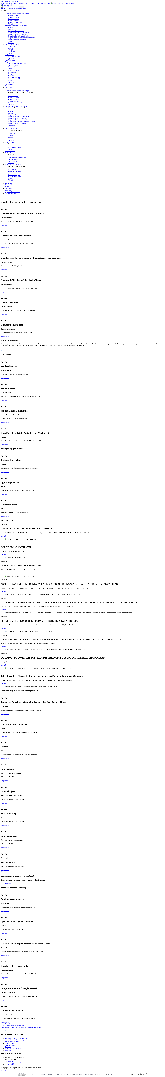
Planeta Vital (13, 1027)
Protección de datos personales (10, 1071)
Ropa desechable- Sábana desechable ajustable (22, 38)
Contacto (16, 1024)
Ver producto (5, 225)
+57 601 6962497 (10, 1061)
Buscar (21, 7)
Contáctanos (8, 87)
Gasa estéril (11, 75)
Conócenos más (5, 349)
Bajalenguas (12, 72)
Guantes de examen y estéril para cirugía (17, 13)
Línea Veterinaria (10, 60)
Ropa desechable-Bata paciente (17, 39)
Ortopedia (8, 62)
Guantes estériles (13, 20)
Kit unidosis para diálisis (15, 56)
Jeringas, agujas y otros (12, 44)
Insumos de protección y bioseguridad (16, 26)
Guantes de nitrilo (13, 17)
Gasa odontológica (14, 77)
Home (6, 1024)
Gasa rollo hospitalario (15, 79)
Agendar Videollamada (43, 3)
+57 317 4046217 (10, 1064)
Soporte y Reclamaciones (28, 3)
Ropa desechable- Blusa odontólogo (19, 36)
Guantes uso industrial (15, 22)
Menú (2, 1024)
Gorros (10, 27)
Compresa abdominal (14, 74)
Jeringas (10, 50)
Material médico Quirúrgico (13, 70)
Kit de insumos (9, 55)
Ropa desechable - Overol (16, 31)
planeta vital (8, 185)
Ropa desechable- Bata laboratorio (18, 32)
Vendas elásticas (13, 67)
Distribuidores (9, 84)
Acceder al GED (36, 1027)
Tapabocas (11, 41)
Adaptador (11, 46)
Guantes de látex (13, 15)
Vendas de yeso (13, 65)
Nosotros (7, 86)
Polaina (10, 29)
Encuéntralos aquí (6, 883)
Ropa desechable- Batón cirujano (18, 34)
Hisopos (10, 80)
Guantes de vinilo (13, 19)
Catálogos (8, 190)
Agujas (10, 48)
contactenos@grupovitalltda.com (11, 3)
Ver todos (11, 24)
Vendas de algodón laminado (17, 63)
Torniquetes (11, 51)
